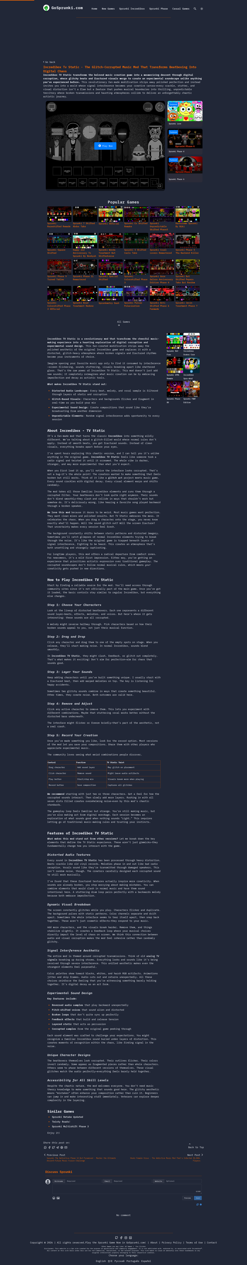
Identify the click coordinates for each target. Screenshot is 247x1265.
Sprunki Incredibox (132, 8)
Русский (119, 1261)
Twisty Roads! (61, 1121)
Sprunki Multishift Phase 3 (70, 1126)
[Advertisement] (123, 37)
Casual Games (180, 8)
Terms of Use (194, 1242)
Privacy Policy (172, 1242)
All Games (123, 321)
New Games (108, 8)
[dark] (202, 9)
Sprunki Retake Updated (67, 1116)
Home (94, 8)
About (153, 1242)
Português (132, 1261)
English (101, 1261)
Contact (212, 1242)
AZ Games (128, 1246)
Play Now (107, 146)
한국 (110, 1261)
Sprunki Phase (158, 8)
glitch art (115, 477)
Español (146, 1261)
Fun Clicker (141, 1246)
